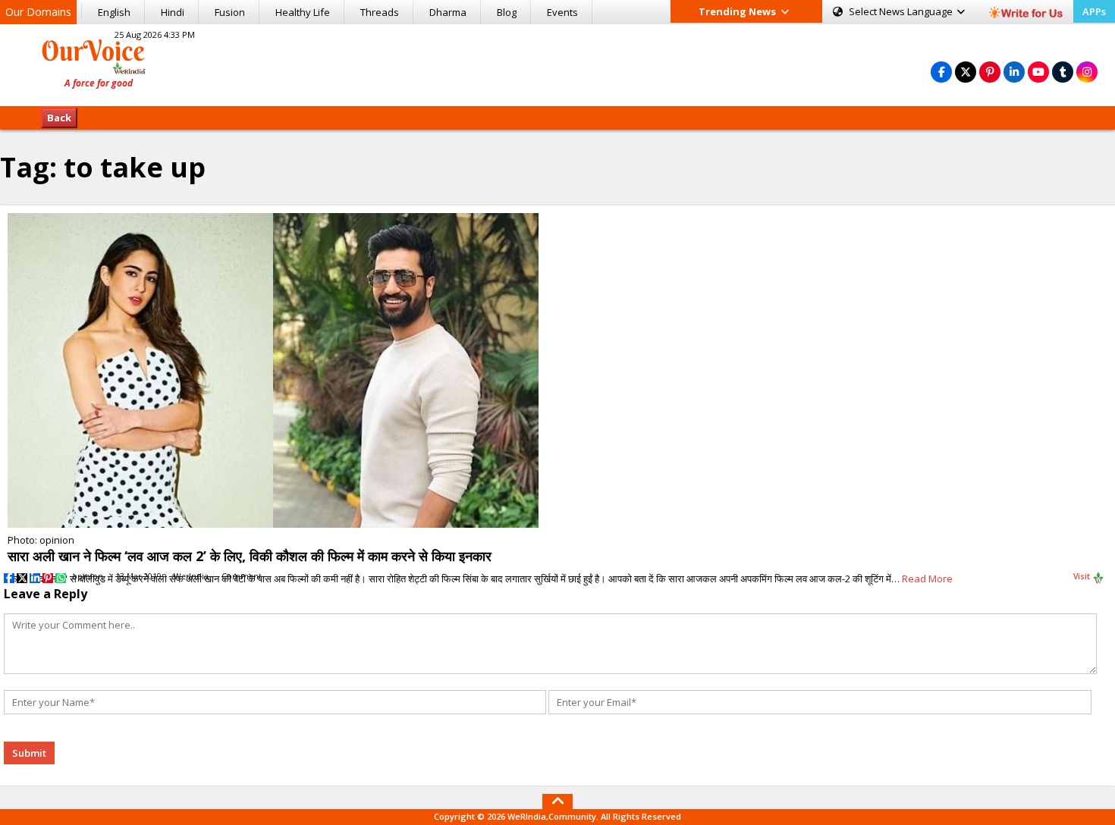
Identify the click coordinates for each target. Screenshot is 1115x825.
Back (59, 117)
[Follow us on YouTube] (1038, 71)
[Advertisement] (557, 63)
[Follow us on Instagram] (1087, 71)
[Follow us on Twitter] (965, 71)
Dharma (447, 12)
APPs (1094, 11)
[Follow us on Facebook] (941, 71)
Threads (379, 12)
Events (562, 12)
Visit (1082, 576)
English (114, 12)
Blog (507, 12)
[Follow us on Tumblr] (1062, 71)
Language (902, 11)
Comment (241, 576)
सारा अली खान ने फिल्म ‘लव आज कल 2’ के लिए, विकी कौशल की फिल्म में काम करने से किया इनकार (250, 556)
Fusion (230, 12)
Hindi (172, 12)
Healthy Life (302, 12)
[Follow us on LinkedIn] (1014, 71)
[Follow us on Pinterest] (989, 71)
